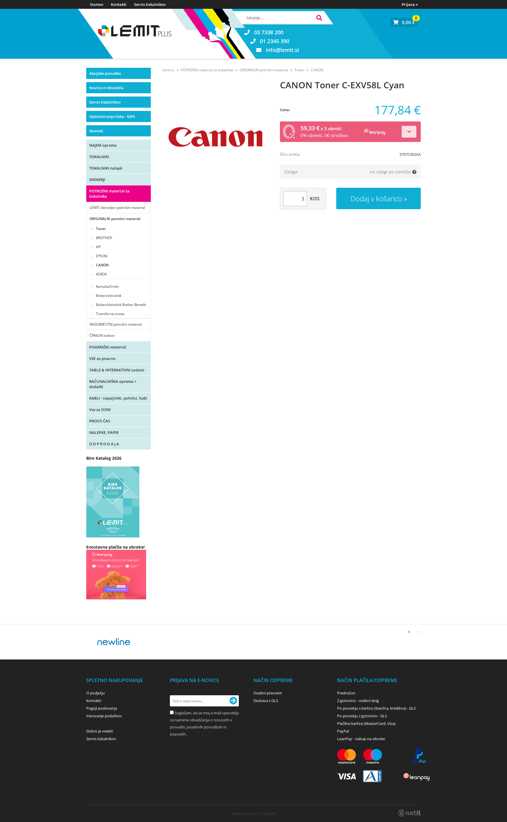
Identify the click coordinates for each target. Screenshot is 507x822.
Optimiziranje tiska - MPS (112, 116)
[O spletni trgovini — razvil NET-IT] (409, 813)
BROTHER (104, 237)
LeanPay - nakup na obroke (361, 738)
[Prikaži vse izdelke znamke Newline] (114, 642)
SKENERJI (97, 179)
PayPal (343, 731)
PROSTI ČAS (99, 421)
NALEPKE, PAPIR (104, 432)
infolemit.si (282, 49)
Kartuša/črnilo (107, 286)
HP (98, 246)
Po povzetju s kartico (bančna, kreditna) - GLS (376, 708)
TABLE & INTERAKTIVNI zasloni (116, 370)
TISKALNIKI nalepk (105, 168)
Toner (101, 228)
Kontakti (118, 4)
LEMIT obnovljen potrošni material (117, 207)
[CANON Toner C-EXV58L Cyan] (215, 137)
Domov (96, 4)
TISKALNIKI (99, 156)
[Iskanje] (319, 18)
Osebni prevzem (268, 693)
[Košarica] (404, 22)
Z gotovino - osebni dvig (358, 700)
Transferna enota (110, 313)
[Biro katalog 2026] (112, 536)
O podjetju (95, 693)
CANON (102, 265)
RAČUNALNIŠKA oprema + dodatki (112, 384)
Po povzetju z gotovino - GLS (362, 715)
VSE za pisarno (102, 358)
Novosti (96, 130)
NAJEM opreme (102, 145)
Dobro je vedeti (99, 731)
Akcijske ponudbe (105, 73)
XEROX (101, 274)
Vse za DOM (100, 409)
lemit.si (168, 69)
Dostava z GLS (266, 700)
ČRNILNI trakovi (102, 335)
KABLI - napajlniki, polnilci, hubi (118, 398)
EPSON (101, 255)
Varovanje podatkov (104, 715)
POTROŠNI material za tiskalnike (109, 193)
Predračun (346, 693)
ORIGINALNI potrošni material (114, 218)
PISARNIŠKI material (107, 347)
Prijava (410, 4)
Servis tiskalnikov (150, 4)
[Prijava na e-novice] (233, 700)
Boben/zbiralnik (108, 295)
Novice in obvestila (106, 87)
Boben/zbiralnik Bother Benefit (121, 304)
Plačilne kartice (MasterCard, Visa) (366, 723)
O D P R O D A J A (104, 443)
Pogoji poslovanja (101, 708)
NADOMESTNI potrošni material (115, 324)
